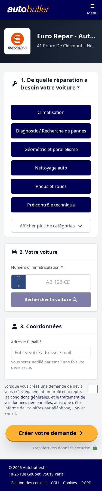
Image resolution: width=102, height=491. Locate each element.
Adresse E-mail (26, 341)
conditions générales (30, 397)
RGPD (86, 482)
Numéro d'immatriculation (37, 267)
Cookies (70, 482)
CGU (55, 482)
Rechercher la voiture (48, 299)
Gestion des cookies (29, 482)
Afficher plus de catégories (48, 226)
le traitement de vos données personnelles (44, 399)
